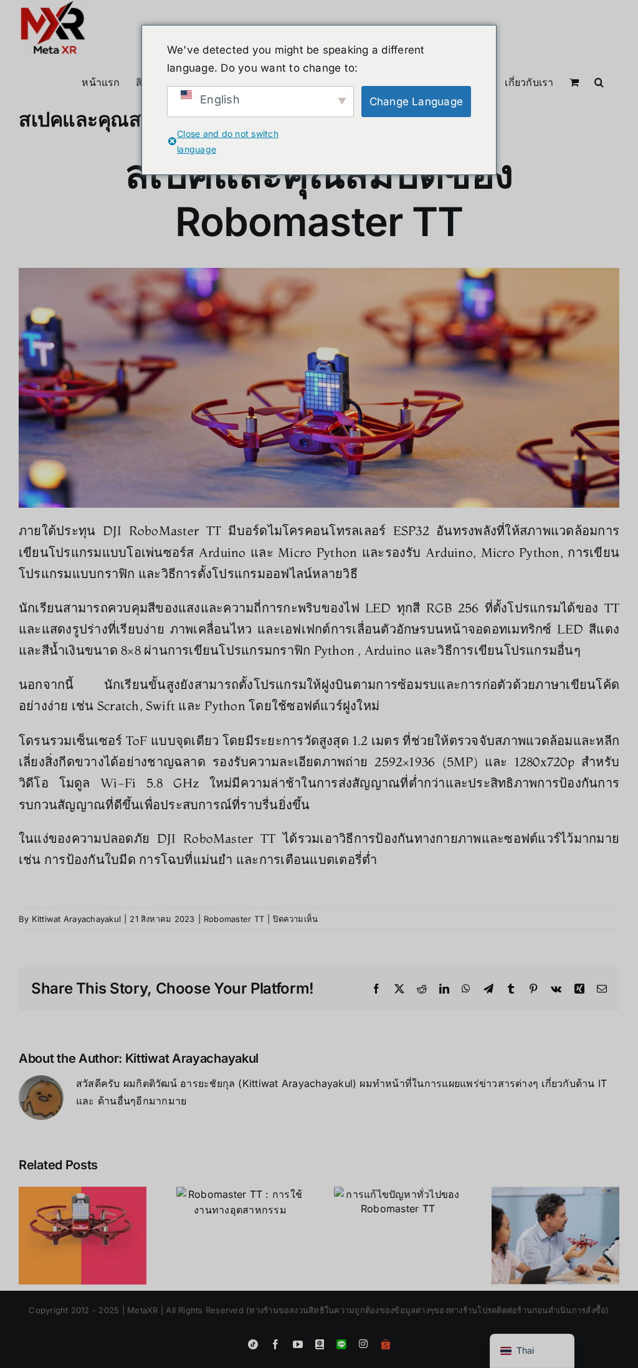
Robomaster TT (234, 919)
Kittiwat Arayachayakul (76, 919)
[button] (599, 81)
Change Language (416, 101)
